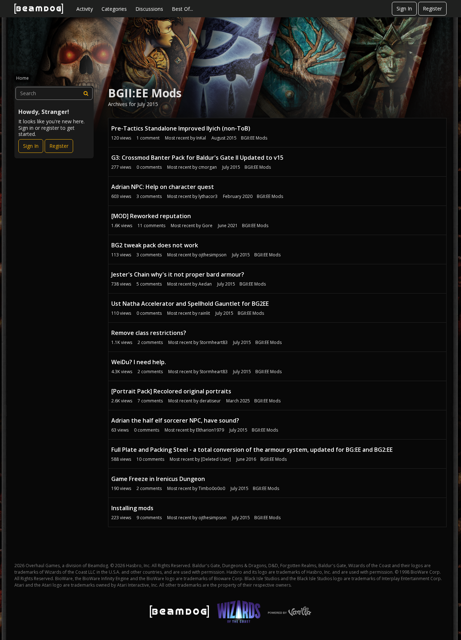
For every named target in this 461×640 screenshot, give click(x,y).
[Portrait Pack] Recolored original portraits (171, 391)
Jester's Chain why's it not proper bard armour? (177, 274)
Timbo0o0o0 (211, 488)
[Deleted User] (216, 459)
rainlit (204, 313)
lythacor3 (208, 196)
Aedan (205, 284)
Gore (207, 225)
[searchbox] (54, 93)
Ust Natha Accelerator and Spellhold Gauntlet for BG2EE (190, 304)
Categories (114, 8)
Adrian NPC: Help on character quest (162, 187)
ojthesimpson (212, 255)
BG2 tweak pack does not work (154, 245)
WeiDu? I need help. (138, 362)
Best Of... (182, 8)
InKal (201, 138)
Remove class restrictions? (148, 333)
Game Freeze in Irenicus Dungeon (158, 479)
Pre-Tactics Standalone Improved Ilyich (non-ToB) (180, 128)
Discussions (149, 8)
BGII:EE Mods (254, 138)
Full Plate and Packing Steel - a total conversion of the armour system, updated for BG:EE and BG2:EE (252, 450)
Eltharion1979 (210, 430)
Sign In (404, 8)
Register (432, 8)
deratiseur (210, 401)
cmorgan (207, 167)
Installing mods (132, 508)
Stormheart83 (214, 342)
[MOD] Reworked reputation (151, 216)
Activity (84, 8)
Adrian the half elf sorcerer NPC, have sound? (175, 420)
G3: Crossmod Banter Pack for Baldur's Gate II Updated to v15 (197, 158)
